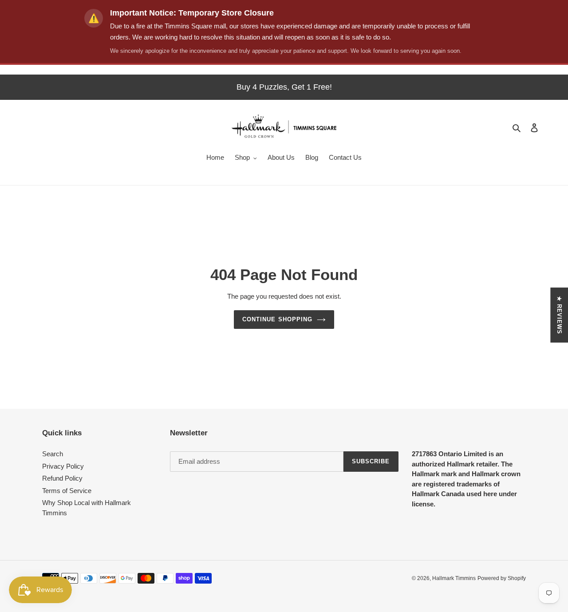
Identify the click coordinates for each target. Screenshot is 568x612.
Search (52, 454)
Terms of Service (66, 490)
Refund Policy (62, 478)
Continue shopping (277, 319)
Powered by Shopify (501, 578)
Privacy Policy (63, 466)
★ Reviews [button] (559, 315)
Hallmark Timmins (454, 578)
